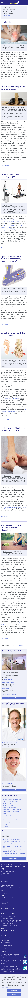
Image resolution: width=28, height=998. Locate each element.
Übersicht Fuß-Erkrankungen (11, 801)
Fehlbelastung (5, 127)
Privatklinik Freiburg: (7, 688)
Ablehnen (14, 994)
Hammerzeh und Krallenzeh (11, 811)
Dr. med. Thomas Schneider (10, 742)
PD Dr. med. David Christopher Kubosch (12, 922)
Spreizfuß (13, 65)
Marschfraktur (22, 61)
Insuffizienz (6, 580)
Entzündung (18, 288)
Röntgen (3, 229)
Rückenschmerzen (9, 225)
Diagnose (21, 218)
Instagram (4, 647)
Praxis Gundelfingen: (8, 682)
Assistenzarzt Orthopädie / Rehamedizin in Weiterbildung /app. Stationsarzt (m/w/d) (14, 843)
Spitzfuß (5, 824)
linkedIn (9, 647)
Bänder (19, 210)
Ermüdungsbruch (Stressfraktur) (12, 799)
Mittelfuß (20, 46)
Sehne (3, 596)
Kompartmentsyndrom (9, 818)
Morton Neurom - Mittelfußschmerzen (13, 820)
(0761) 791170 (8, 680)
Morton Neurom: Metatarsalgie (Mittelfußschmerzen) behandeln (13, 430)
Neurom (23, 298)
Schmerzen (8, 72)
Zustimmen (14, 990)
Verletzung (20, 56)
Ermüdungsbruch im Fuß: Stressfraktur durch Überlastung (11, 527)
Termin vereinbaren (14, 698)
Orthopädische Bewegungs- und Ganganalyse (12, 175)
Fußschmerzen (7, 803)
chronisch (15, 487)
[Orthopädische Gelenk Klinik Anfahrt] (14, 662)
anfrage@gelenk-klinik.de (9, 694)
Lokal (9, 74)
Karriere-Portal (14, 858)
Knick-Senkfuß (7, 816)
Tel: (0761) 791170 (7, 15)
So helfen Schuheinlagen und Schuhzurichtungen (13, 88)
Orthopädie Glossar (6, 945)
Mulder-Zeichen (8, 478)
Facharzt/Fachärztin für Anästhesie (13, 839)
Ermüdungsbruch (7, 551)
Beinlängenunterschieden (13, 221)
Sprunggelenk (8, 575)
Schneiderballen (7, 822)
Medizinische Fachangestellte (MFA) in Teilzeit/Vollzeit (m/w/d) (14, 850)
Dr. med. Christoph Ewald (8, 923)
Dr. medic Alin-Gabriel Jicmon (9, 925)
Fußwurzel (15, 575)
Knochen (10, 210)
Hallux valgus (15, 143)
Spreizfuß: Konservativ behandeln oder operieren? (13, 334)
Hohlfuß (5, 813)
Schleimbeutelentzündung (11, 398)
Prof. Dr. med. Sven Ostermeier (9, 916)
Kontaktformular (6, 17)
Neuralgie (3, 492)
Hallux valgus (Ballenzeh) (10, 807)
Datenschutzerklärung (7, 987)
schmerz (5, 389)
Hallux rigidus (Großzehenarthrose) (13, 809)
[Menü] (1, 3)
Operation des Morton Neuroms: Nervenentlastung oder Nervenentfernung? (13, 258)
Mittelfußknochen (7, 360)
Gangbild (23, 131)
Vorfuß (9, 364)
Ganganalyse (7, 216)
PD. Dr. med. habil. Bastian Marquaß (11, 920)
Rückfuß (3, 142)
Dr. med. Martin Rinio (8, 783)
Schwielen (12, 391)
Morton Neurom (20, 67)
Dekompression (20, 316)
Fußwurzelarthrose (8, 805)
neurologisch (7, 212)
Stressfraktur (17, 564)
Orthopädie (15, 138)
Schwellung (10, 311)
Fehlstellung (17, 125)
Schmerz (21, 240)
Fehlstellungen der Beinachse (9, 220)
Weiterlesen (13, 165)
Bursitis (22, 398)
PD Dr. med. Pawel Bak (7, 932)
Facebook (20, 645)
